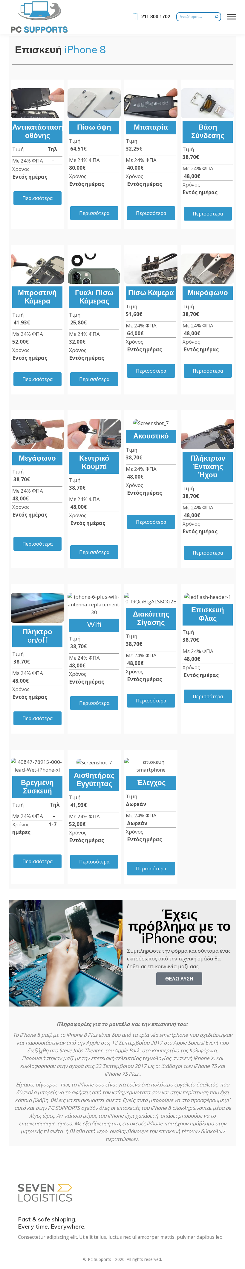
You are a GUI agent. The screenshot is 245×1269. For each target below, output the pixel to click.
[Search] (216, 16)
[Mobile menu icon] (231, 16)
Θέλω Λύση (179, 979)
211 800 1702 (155, 16)
